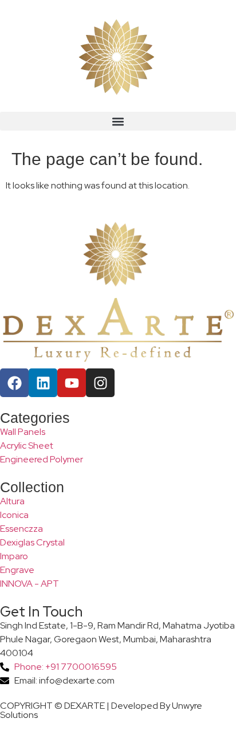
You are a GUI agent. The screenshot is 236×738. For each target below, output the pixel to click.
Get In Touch (41, 611)
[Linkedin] (43, 382)
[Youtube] (71, 382)
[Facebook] (14, 382)
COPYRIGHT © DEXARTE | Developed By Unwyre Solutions (101, 710)
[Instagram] (100, 382)
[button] (118, 121)
